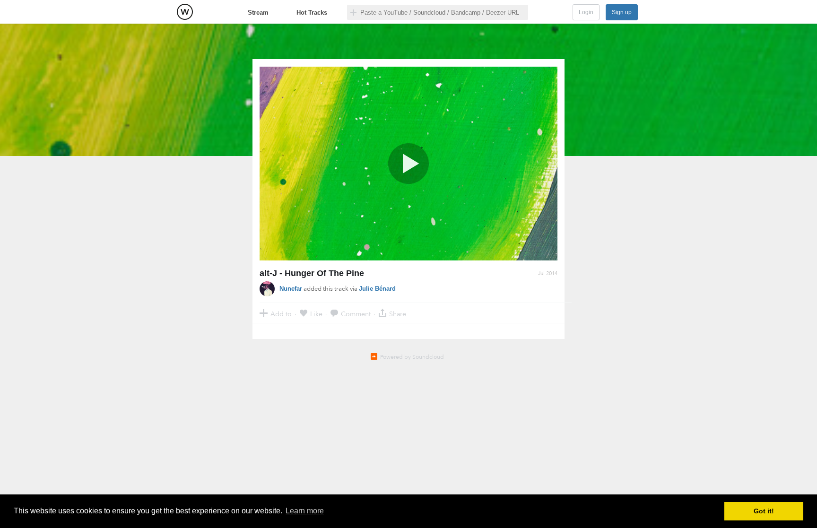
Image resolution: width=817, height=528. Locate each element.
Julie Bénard (377, 288)
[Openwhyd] (185, 12)
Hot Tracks (311, 12)
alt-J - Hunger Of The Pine (312, 273)
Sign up (622, 12)
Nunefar (290, 288)
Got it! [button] (764, 511)
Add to (281, 314)
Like (316, 314)
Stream (258, 12)
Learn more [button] (305, 511)
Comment (356, 314)
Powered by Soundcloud (412, 357)
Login (586, 12)
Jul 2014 (547, 273)
